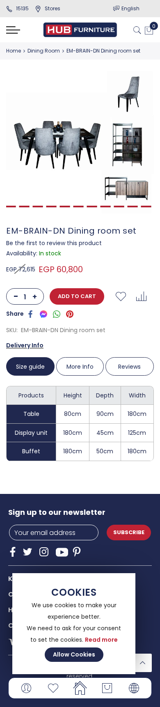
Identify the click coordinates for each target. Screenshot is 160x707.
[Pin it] (69, 314)
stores (52, 8)
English (130, 8)
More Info (80, 367)
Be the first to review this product (54, 243)
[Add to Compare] (141, 296)
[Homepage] (80, 688)
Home (13, 50)
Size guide (30, 367)
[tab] (30, 366)
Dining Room (43, 50)
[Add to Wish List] (120, 296)
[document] (74, 623)
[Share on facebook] (30, 314)
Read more (101, 640)
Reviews (129, 367)
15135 (22, 8)
